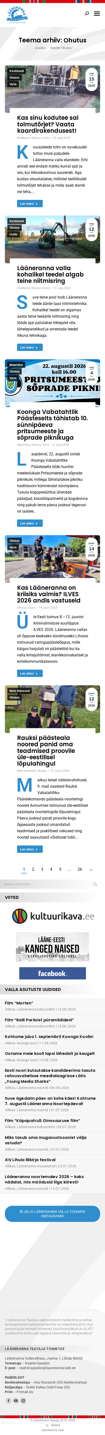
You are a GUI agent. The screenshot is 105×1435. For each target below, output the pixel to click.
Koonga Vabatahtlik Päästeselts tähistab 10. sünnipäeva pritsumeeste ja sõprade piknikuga (52, 425)
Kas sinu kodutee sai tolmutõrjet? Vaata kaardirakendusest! (47, 124)
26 (80, 869)
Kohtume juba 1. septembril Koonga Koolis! (49, 1036)
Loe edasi (27, 203)
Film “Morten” (19, 1003)
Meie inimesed (20, 691)
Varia (13, 84)
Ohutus (15, 77)
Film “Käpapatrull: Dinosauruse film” (42, 1120)
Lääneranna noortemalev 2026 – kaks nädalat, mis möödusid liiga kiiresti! (44, 1179)
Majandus (16, 365)
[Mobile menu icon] (97, 14)
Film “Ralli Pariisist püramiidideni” (39, 1020)
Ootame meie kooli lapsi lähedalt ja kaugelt (50, 1053)
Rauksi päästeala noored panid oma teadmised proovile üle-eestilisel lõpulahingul (46, 751)
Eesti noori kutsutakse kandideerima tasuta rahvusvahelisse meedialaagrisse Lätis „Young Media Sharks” (50, 1076)
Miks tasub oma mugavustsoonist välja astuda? (46, 1140)
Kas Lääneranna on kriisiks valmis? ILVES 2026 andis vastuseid (49, 594)
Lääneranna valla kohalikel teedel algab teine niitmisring (50, 274)
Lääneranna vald (53, 1430)
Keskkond (17, 71)
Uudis (14, 234)
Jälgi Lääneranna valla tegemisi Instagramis (54, 1214)
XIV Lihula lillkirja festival (30, 1160)
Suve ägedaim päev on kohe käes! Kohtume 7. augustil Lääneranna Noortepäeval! (50, 1101)
